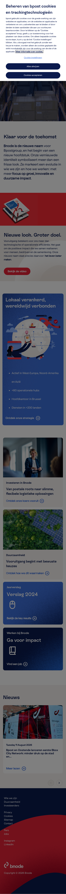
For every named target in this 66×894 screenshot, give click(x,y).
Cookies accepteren (33, 75)
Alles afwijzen (33, 66)
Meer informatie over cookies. (29, 51)
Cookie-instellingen (33, 57)
